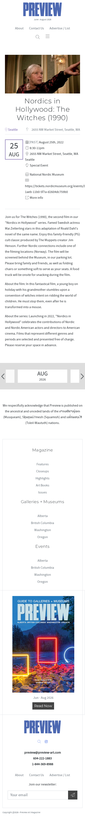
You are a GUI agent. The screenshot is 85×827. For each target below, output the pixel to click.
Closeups (42, 471)
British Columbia (42, 523)
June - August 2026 (42, 19)
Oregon (42, 537)
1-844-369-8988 (42, 764)
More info (36, 198)
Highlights (42, 478)
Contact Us (36, 28)
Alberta (43, 516)
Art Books (42, 485)
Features (43, 464)
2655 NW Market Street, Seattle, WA (55, 130)
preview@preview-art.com (42, 752)
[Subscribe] (72, 795)
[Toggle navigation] (47, 36)
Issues (42, 492)
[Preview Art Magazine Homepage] (42, 727)
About (19, 28)
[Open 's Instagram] (46, 742)
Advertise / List (60, 28)
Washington (42, 530)
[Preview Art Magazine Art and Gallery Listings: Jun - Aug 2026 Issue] (43, 644)
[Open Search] (37, 37)
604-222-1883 (42, 758)
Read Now (43, 706)
